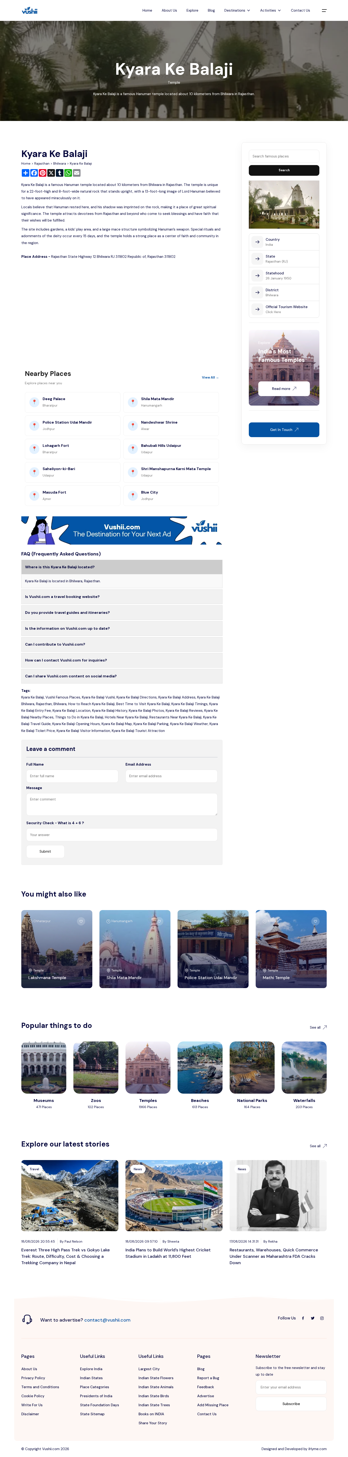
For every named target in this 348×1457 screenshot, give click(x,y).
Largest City (149, 1369)
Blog (211, 10)
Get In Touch (281, 429)
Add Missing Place (212, 1405)
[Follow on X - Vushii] (312, 1318)
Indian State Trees (154, 1405)
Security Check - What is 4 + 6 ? (55, 823)
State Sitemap (92, 1414)
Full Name (35, 764)
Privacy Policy (33, 1378)
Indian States (91, 1378)
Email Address (138, 764)
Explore (192, 10)
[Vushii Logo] (29, 10)
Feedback (205, 1387)
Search (284, 170)
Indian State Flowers (156, 1378)
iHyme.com (317, 1449)
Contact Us (300, 10)
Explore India (91, 1369)
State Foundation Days (99, 1405)
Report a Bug (208, 1378)
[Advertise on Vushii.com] (122, 530)
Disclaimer (30, 1414)
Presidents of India (96, 1396)
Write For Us (32, 1405)
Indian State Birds (153, 1396)
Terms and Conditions (40, 1387)
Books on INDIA (151, 1414)
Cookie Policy (33, 1396)
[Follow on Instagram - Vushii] (322, 1318)
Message (34, 788)
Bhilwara (59, 163)
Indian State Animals (156, 1387)
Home (147, 10)
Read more (281, 388)
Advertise (205, 1396)
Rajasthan (41, 163)
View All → (210, 377)
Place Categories (94, 1387)
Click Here (273, 312)
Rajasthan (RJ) (277, 261)
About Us (169, 10)
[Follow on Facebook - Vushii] (303, 1318)
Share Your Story (152, 1423)
